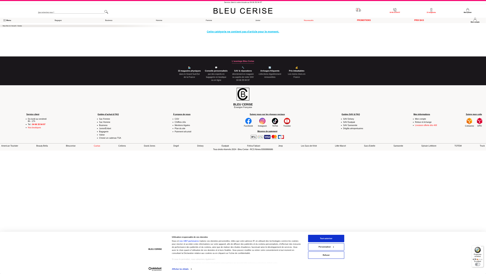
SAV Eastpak (349, 122)
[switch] (477, 264)
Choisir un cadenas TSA (110, 138)
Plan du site (180, 128)
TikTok (275, 126)
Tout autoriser (326, 238)
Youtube (287, 126)
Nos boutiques (34, 127)
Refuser (326, 255)
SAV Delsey (348, 119)
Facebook (248, 126)
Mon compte (420, 119)
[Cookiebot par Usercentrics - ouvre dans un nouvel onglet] (155, 269)
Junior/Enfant (105, 128)
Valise (102, 135)
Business (103, 125)
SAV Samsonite (350, 125)
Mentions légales (182, 125)
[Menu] (481, 247)
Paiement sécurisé (183, 132)
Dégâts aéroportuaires (353, 128)
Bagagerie (103, 132)
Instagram (262, 126)
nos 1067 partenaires (189, 241)
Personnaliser (325, 247)
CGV (177, 119)
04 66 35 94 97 (38, 124)
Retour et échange (423, 122)
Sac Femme (104, 119)
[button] (7, 20)
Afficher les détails (180, 269)
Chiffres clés (180, 122)
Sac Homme (104, 122)
